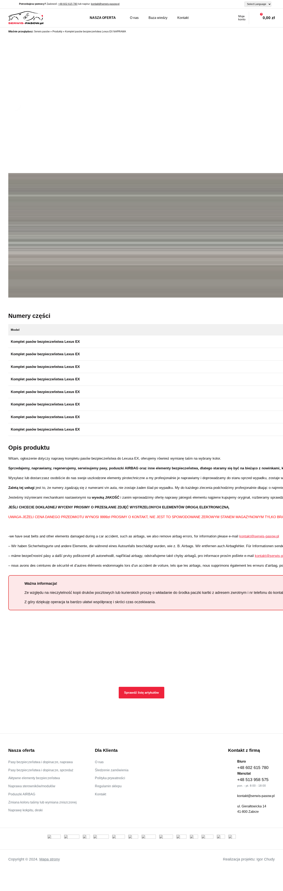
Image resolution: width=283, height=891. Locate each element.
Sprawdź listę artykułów (141, 692)
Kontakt (183, 18)
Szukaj (200, 17)
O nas (134, 18)
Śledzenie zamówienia (111, 770)
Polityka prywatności (110, 778)
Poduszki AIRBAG (21, 794)
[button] (16, 106)
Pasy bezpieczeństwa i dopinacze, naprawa (40, 762)
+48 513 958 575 (252, 779)
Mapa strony (49, 859)
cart (262, 18)
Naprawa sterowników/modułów (31, 786)
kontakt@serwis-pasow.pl (105, 3)
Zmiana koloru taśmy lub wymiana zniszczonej (42, 802)
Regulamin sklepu (108, 786)
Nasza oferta (103, 18)
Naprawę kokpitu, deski (25, 810)
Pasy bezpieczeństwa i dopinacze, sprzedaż (40, 770)
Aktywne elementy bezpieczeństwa (34, 778)
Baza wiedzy (158, 18)
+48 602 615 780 (67, 3)
